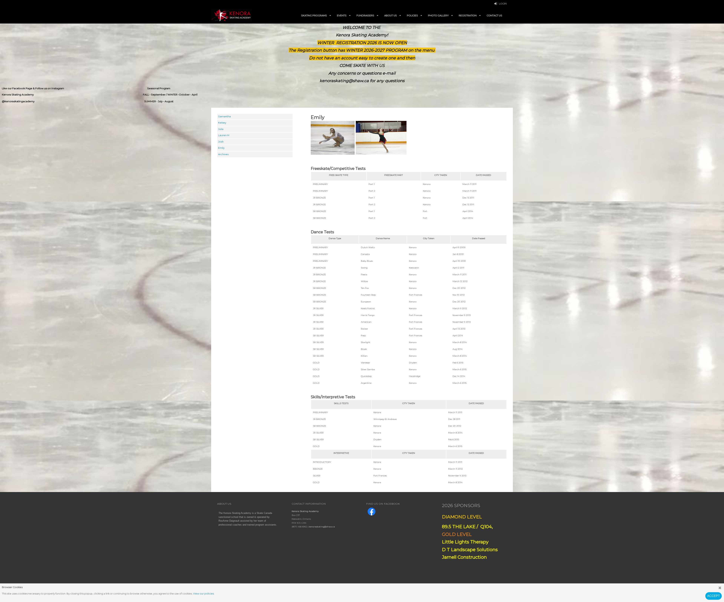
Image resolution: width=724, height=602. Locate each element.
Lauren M (223, 135)
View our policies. (203, 593)
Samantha (224, 116)
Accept (713, 595)
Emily (221, 147)
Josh (221, 141)
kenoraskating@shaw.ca (322, 526)
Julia (220, 129)
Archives (223, 154)
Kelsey (222, 122)
